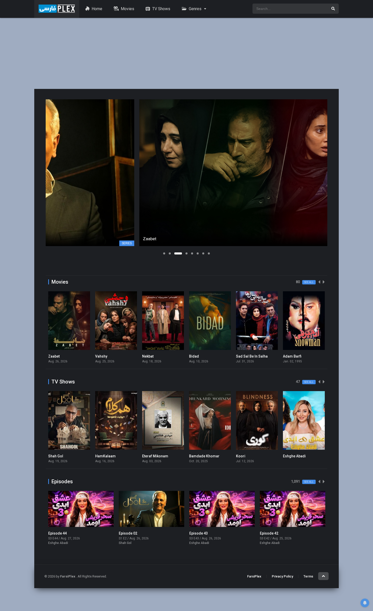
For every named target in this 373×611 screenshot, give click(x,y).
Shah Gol (55, 456)
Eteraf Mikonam (155, 456)
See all (309, 282)
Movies (127, 8)
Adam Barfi (292, 356)
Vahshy (101, 356)
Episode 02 (128, 533)
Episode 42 (269, 533)
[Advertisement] (186, 53)
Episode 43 (198, 533)
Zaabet (54, 356)
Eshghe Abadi (294, 456)
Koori (240, 456)
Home (96, 8)
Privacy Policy (282, 576)
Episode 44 (57, 533)
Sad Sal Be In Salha (252, 356)
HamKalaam (105, 456)
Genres (194, 8)
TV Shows (160, 8)
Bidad (194, 356)
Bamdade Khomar (204, 456)
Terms (308, 576)
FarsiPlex (254, 576)
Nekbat (148, 356)
